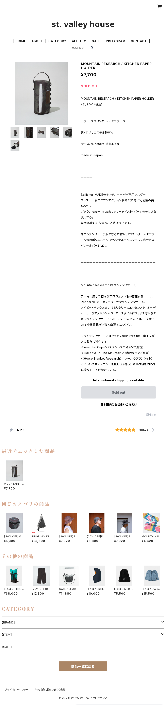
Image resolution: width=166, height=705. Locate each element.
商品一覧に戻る (83, 666)
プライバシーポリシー (17, 689)
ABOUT (37, 41)
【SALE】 (7, 647)
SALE (96, 41)
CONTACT (139, 41)
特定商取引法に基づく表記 (50, 689)
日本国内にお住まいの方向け (118, 404)
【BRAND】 (8, 622)
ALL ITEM (79, 41)
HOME (21, 41)
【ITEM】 (7, 634)
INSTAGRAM (115, 41)
